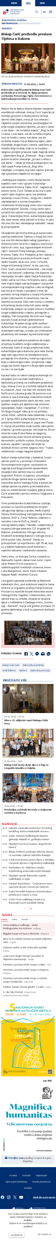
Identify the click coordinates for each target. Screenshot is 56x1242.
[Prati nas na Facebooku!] (2, 1197)
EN (44, 11)
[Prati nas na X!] (15, 1197)
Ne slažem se (44, 1234)
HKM (14, 3)
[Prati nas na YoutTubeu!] (21, 1197)
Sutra (14, 919)
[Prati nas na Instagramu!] (9, 1197)
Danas (4, 919)
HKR (42, 3)
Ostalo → (26, 919)
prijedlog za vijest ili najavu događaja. (30, 1159)
